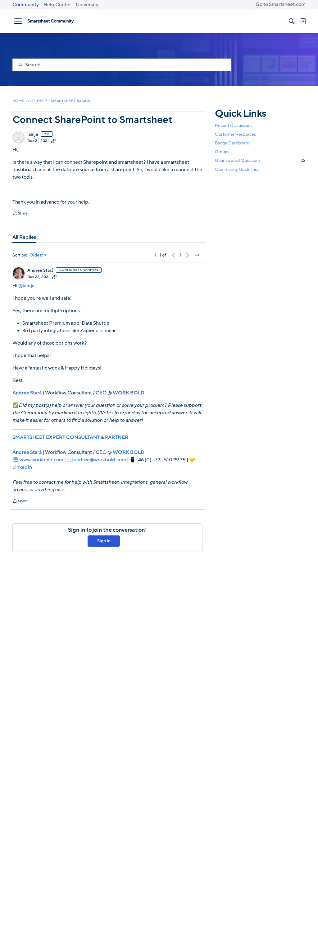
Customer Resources (235, 134)
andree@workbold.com (100, 459)
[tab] (24, 237)
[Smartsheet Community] (50, 21)
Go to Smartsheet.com (281, 4)
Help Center (57, 4)
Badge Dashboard (232, 143)
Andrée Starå (40, 270)
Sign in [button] (104, 541)
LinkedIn (22, 467)
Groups (222, 152)
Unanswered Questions (260, 160)
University (87, 4)
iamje (32, 134)
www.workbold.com (41, 459)
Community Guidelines (237, 169)
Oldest (36, 255)
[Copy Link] (53, 141)
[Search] (291, 21)
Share (20, 214)
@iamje (26, 285)
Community (25, 4)
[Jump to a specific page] (197, 255)
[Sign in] (302, 21)
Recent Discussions (233, 126)
